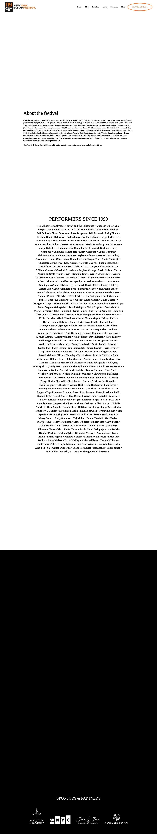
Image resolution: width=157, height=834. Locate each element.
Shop (123, 7)
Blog (86, 7)
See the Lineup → (140, 7)
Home (79, 7)
